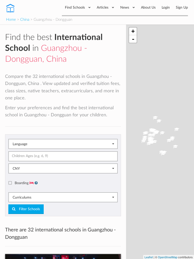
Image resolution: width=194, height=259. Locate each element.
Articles (103, 7)
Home (11, 19)
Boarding (22, 183)
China (24, 19)
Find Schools (75, 7)
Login (166, 7)
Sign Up (182, 7)
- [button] (133, 38)
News (125, 7)
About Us (148, 7)
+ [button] (133, 31)
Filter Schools (29, 209)
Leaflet (148, 257)
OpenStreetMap (167, 257)
